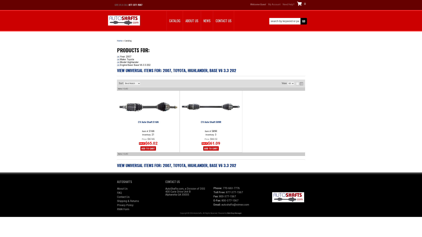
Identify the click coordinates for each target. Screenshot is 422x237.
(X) (118, 57)
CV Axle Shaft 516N (148, 122)
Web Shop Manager (234, 213)
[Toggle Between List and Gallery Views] (299, 83)
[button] (288, 21)
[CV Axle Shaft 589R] (211, 106)
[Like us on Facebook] (148, 4)
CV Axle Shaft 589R (211, 122)
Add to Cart (148, 148)
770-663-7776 (231, 188)
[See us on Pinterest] (165, 4)
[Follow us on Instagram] (156, 4)
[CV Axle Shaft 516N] (148, 106)
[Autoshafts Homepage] (124, 20)
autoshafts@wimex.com (235, 204)
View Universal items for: (176, 70)
